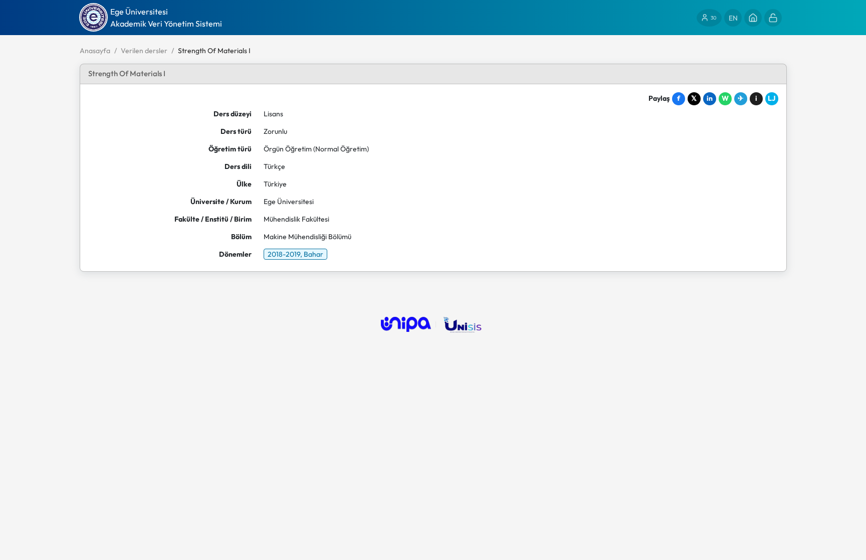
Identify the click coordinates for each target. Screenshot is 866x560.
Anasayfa (95, 50)
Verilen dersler (144, 50)
